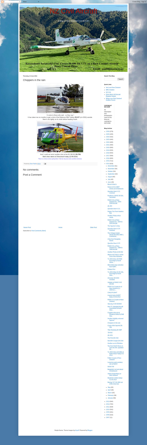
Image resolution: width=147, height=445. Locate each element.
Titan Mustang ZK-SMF (115, 330)
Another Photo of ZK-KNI (115, 252)
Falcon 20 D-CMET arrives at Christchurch (115, 187)
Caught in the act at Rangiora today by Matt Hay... (116, 314)
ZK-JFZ (110, 206)
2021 (108, 145)
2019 (108, 150)
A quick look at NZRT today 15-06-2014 (114, 296)
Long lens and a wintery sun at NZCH (115, 363)
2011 (108, 407)
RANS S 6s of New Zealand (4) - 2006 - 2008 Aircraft (115, 201)
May (109, 387)
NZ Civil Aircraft (73, 11)
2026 (108, 131)
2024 (108, 137)
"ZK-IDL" (110, 332)
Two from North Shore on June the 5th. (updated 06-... (115, 347)
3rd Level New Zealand (113, 87)
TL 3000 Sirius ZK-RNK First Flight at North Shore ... (115, 260)
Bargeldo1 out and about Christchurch (115, 370)
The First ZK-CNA (113, 338)
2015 (108, 161)
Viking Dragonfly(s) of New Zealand (114, 374)
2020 (108, 147)
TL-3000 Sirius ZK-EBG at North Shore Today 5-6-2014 (116, 353)
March (110, 393)
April (109, 390)
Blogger (90, 430)
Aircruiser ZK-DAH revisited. (113, 278)
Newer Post (27, 227)
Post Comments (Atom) (38, 230)
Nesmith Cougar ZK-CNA (115, 341)
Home (60, 227)
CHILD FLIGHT (112, 292)
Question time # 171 (114, 208)
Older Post (93, 227)
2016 (108, 158)
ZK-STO (110, 335)
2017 (108, 155)
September (111, 174)
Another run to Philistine (115, 343)
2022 (108, 142)
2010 (108, 409)
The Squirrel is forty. (114, 226)
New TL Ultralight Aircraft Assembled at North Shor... (115, 308)
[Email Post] (44, 163)
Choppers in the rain (114, 323)
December (111, 166)
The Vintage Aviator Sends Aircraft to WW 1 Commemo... (115, 234)
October (110, 171)
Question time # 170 (114, 243)
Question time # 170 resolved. (114, 229)
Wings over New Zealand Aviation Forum (114, 99)
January (110, 398)
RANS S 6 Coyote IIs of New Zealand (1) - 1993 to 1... (115, 288)
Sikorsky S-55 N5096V (115, 304)
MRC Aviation (110, 90)
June (109, 182)
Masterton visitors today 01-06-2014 (115, 378)
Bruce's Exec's (112, 184)
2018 (108, 153)
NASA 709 (111, 366)
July (109, 179)
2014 (108, 163)
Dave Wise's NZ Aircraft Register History (113, 95)
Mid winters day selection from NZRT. (115, 265)
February (111, 395)
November (111, 168)
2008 (108, 415)
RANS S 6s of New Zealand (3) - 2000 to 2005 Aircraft (115, 221)
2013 (108, 401)
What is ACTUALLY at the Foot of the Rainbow (115, 255)
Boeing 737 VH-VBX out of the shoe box (115, 383)
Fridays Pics (111, 269)
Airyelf (77, 430)
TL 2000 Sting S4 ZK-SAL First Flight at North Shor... (116, 273)
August (110, 177)
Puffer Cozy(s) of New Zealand (114, 358)
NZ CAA (108, 92)
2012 (108, 404)
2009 (108, 412)
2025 (108, 134)
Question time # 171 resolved (114, 192)
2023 (108, 139)
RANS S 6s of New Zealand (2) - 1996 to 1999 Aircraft (115, 247)
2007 (108, 417)
